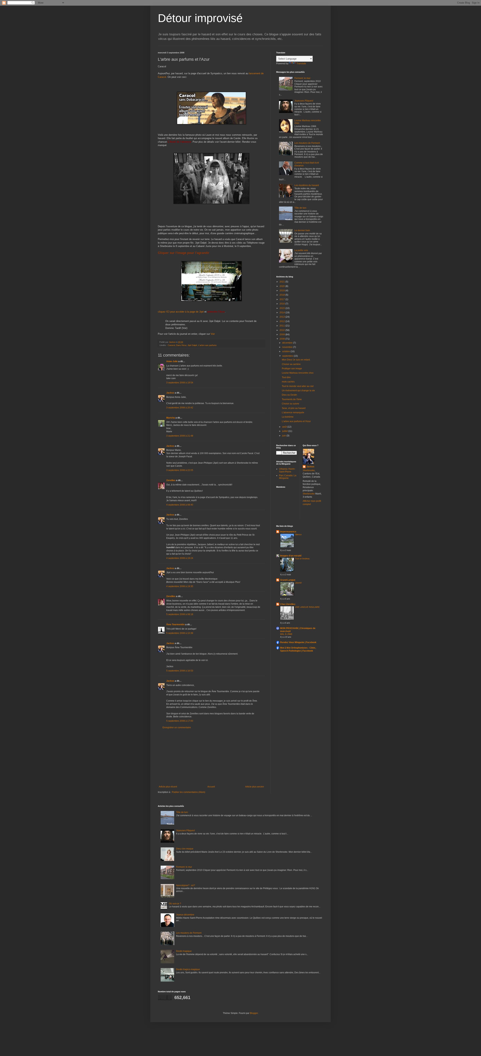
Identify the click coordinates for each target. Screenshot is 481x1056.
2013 (282, 317)
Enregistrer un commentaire (177, 727)
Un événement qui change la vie (298, 390)
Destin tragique (184, 951)
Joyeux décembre (185, 914)
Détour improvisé (200, 18)
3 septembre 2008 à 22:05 (179, 470)
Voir (213, 333)
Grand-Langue (287, 580)
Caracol (171, 345)
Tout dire (286, 377)
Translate (301, 63)
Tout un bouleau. (302, 558)
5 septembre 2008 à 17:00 (179, 721)
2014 (282, 312)
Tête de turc (300, 208)
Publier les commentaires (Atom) (188, 792)
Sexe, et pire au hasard (294, 408)
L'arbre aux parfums (207, 345)
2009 (282, 334)
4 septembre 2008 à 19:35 (179, 586)
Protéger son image (292, 368)
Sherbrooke (309, 470)
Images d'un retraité (291, 555)
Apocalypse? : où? (185, 885)
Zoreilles (170, 480)
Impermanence (288, 531)
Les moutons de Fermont (307, 143)
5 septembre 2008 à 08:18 (179, 614)
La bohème (287, 417)
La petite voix (301, 250)
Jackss (170, 392)
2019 (282, 290)
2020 (282, 286)
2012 (282, 321)
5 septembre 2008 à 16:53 (179, 670)
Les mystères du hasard (306, 185)
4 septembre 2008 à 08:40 (179, 504)
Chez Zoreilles (287, 604)
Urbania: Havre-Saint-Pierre (287, 470)
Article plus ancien (254, 786)
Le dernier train (302, 230)
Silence (298, 534)
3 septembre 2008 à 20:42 (179, 407)
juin (284, 435)
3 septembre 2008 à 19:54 (179, 382)
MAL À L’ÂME (286, 634)
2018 (282, 295)
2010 (282, 330)
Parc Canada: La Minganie (287, 476)
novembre (287, 347)
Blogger (254, 1013)
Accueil (211, 786)
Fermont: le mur (302, 78)
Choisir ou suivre (290, 403)
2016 (282, 303)
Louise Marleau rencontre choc (298, 373)
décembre (287, 342)
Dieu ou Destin (289, 395)
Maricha (170, 417)
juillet (285, 431)
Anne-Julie (172, 361)
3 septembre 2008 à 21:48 (179, 436)
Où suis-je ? (175, 903)
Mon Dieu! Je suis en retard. (296, 359)
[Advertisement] (211, 757)
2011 (282, 325)
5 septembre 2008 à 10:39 (179, 633)
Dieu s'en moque (184, 848)
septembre (288, 356)
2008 (282, 339)
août (284, 426)
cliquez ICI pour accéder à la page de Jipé (181, 311)
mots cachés (288, 381)
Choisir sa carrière (291, 364)
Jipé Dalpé (192, 345)
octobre (286, 351)
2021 (282, 281)
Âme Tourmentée (175, 624)
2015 (282, 308)
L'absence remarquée (293, 412)
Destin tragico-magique (188, 969)
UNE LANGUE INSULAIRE (307, 607)
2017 (282, 299)
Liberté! (298, 583)
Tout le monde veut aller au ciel (298, 386)
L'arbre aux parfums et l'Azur (296, 421)
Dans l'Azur (181, 345)
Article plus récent (168, 786)
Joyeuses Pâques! (303, 100)
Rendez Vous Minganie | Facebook (298, 642)
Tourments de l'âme (292, 399)
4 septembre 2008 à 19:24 (179, 558)
